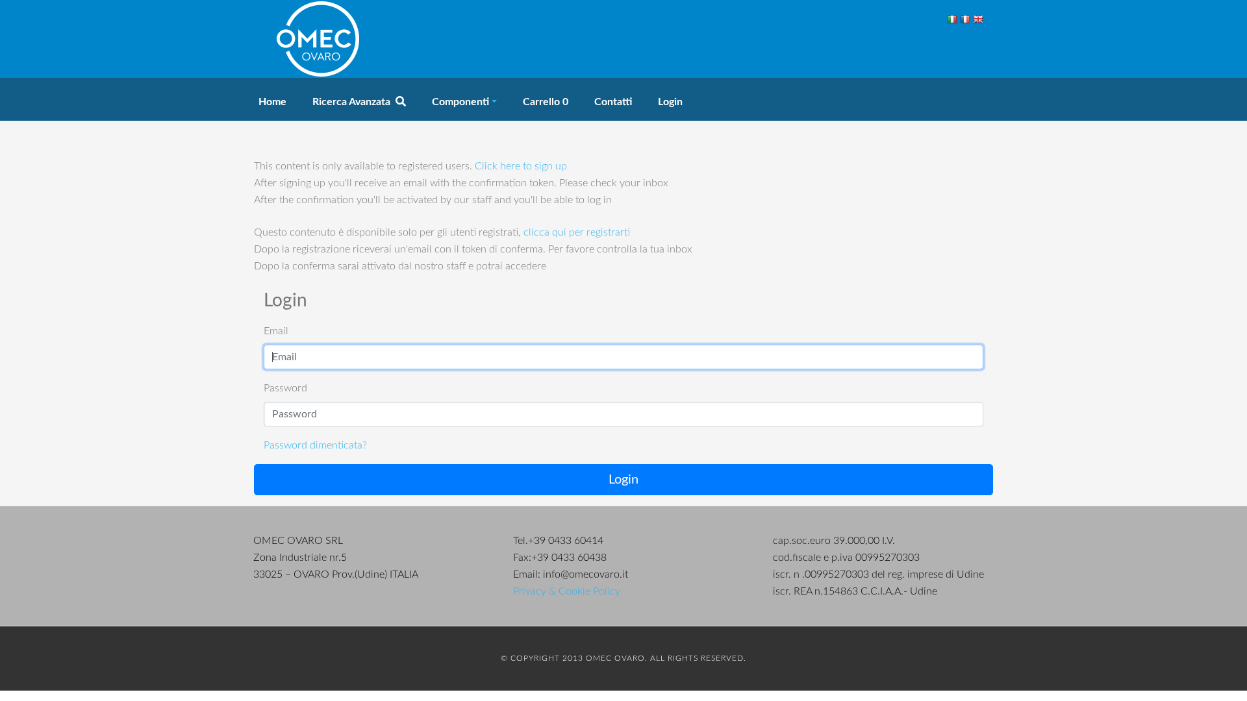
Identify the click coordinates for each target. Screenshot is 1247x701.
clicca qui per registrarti (576, 232)
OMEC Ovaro (318, 39)
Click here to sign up (521, 166)
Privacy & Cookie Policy (566, 591)
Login (623, 479)
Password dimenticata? (315, 445)
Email (276, 331)
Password (285, 388)
